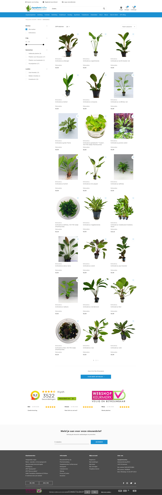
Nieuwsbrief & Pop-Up (65, 459)
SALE (101, 15)
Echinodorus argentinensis (91, 61)
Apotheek (77, 15)
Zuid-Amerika (34, 72)
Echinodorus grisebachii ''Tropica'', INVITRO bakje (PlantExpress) (93, 143)
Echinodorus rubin (116, 348)
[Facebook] (123, 483)
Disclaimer (62, 475)
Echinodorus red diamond (91, 307)
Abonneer (99, 442)
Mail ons (46, 483)
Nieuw (106, 15)
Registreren (92, 459)
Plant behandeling (64, 462)
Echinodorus (32, 32)
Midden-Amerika (34, 76)
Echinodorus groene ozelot (119, 143)
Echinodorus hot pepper (90, 184)
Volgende (98, 360)
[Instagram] (127, 483)
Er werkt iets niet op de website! (34, 475)
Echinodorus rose (88, 348)
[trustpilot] (109, 395)
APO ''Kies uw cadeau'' (31, 471)
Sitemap (62, 471)
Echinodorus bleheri (61, 102)
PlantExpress (29, 466)
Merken (40, 19)
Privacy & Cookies (64, 473)
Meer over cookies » (106, 492)
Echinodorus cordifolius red (119, 102)
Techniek (47, 15)
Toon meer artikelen (95, 376)
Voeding (69, 15)
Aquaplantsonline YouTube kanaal (68, 464)
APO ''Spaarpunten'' (31, 469)
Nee (95, 492)
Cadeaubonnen (64, 469)
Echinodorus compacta (90, 102)
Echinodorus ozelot (89, 266)
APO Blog (123, 15)
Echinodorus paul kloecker (119, 266)
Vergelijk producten (94, 469)
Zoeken (104, 8)
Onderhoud (62, 15)
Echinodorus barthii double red (120, 61)
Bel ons (32, 483)
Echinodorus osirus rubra (63, 266)
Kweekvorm (33, 79)
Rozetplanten (34, 63)
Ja (87, 492)
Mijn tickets (92, 464)
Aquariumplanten (31, 15)
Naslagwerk (63, 466)
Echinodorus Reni (116, 307)
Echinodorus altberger (62, 61)
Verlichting (54, 15)
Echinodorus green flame (63, 143)
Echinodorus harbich (61, 184)
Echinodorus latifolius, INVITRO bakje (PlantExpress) (66, 225)
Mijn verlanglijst (93, 466)
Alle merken (32, 29)
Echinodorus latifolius (117, 184)
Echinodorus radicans (61, 307)
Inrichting (40, 15)
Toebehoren (85, 15)
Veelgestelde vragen (31, 459)
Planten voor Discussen (37, 57)
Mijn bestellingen (93, 462)
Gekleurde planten (35, 53)
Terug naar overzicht (31, 19)
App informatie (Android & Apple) (34, 464)
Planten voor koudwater (37, 60)
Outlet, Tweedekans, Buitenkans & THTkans (37, 473)
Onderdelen (94, 15)
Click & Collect (114, 15)
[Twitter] (131, 483)
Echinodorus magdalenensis (91, 225)
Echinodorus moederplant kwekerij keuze (121, 225)
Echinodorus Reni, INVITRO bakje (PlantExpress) (65, 348)
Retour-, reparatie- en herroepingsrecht (36, 462)
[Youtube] (135, 483)
